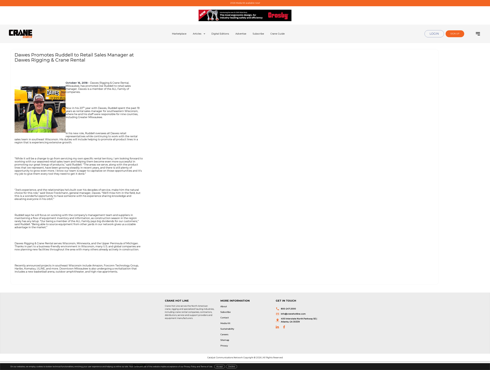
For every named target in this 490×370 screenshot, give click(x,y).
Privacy (224, 346)
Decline (231, 366)
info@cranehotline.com (293, 314)
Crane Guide (277, 33)
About (223, 306)
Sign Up (454, 33)
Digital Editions (220, 33)
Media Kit (225, 323)
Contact (224, 317)
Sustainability (227, 329)
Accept (219, 366)
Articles (197, 33)
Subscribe (258, 33)
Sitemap (224, 340)
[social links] (277, 327)
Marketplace (179, 33)
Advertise (240, 33)
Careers (224, 334)
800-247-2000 (288, 309)
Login (434, 33)
